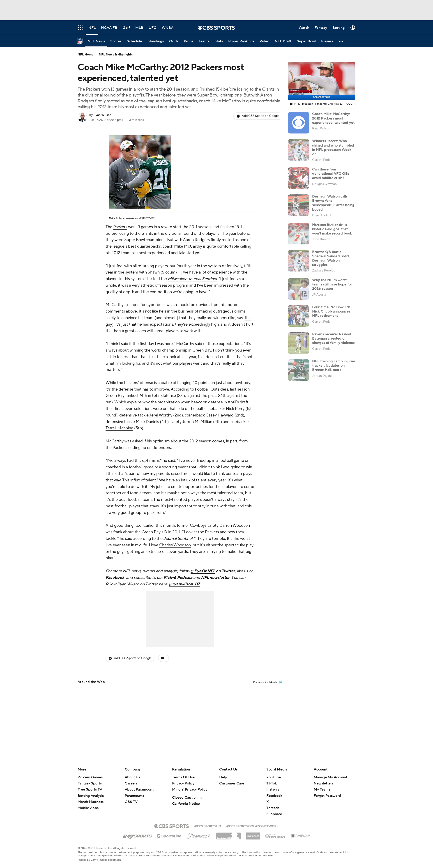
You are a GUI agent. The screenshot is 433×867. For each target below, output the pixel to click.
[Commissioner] (228, 834)
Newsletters (324, 783)
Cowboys (198, 525)
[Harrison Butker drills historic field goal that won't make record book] (298, 233)
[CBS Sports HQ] (207, 825)
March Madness (91, 802)
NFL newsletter (215, 577)
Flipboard (274, 814)
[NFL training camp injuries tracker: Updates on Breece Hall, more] (298, 370)
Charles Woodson (175, 545)
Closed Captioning (187, 797)
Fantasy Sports (90, 783)
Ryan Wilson (102, 115)
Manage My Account (330, 777)
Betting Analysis (91, 795)
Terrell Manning (119, 428)
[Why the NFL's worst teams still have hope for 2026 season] (298, 289)
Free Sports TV (90, 789)
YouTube (273, 777)
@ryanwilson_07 (184, 584)
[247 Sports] (137, 835)
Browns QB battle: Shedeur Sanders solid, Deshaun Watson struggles (331, 258)
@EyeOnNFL (203, 571)
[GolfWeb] (300, 836)
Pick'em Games (90, 777)
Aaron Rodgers (196, 239)
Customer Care (231, 783)
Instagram (274, 789)
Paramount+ (135, 795)
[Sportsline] (169, 835)
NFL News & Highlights (116, 55)
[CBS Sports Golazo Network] (252, 825)
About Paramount (139, 789)
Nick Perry (235, 408)
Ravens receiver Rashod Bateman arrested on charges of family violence (333, 338)
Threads (272, 808)
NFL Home (85, 55)
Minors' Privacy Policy (189, 789)
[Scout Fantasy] (275, 836)
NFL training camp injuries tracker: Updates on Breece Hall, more (333, 365)
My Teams (322, 789)
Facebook (115, 577)
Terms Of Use (183, 777)
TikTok (271, 783)
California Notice (186, 803)
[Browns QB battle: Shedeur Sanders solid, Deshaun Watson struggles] (298, 260)
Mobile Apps (88, 808)
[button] (341, 41)
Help (223, 777)
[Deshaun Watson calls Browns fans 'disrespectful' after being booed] (298, 205)
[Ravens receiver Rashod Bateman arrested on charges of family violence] (298, 343)
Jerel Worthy (160, 415)
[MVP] (253, 834)
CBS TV (131, 802)
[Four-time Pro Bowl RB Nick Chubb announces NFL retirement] (298, 316)
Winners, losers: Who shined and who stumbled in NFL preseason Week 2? (333, 147)
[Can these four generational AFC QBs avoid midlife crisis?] (298, 178)
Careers (131, 783)
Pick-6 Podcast (178, 577)
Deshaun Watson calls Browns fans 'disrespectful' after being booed (333, 203)
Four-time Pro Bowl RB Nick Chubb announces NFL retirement (331, 311)
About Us (132, 777)
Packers (120, 227)
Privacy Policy (183, 783)
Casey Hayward (220, 415)
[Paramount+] (199, 835)
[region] (321, 81)
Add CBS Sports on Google (260, 116)
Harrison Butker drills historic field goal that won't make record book (332, 229)
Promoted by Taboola (265, 682)
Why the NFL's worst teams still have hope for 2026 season (332, 284)
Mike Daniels (147, 421)
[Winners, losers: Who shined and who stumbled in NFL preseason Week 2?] (298, 150)
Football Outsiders (211, 389)
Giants (147, 233)
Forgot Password (327, 795)
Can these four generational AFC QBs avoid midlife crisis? (330, 173)
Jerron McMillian (197, 421)
